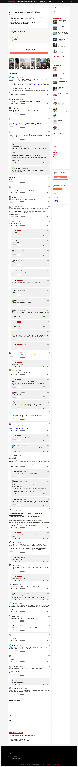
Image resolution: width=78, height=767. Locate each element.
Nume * (10, 715)
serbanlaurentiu (15, 423)
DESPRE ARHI (10, 753)
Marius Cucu (55, 152)
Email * (10, 720)
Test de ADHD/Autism (57, 60)
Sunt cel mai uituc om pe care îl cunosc (42, 8)
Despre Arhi (55, 1)
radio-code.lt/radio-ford (15, 354)
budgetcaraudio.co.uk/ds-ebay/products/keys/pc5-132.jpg (26, 155)
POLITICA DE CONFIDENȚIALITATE (13, 756)
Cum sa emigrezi (65, 1)
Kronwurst (55, 148)
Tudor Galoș (55, 160)
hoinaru (54, 146)
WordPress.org (58, 201)
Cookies (53, 764)
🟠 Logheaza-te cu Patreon (60, 177)
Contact (59, 1)
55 (18, 14)
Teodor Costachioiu (56, 162)
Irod (53, 142)
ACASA (50, 1)
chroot (40, 764)
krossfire (54, 150)
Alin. (15, 250)
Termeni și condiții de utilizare (13, 755)
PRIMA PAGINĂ (10, 751)
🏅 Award (11, 94)
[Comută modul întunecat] (35, 1)
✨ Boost (16, 94)
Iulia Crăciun (55, 144)
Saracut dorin (15, 666)
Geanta (13, 77)
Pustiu (15, 310)
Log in (56, 197)
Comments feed (58, 200)
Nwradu (54, 156)
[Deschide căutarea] (38, 1)
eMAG (54, 11)
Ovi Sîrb (54, 158)
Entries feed (57, 198)
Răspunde (22, 94)
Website (10, 725)
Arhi (10, 14)
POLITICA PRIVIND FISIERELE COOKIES (14, 758)
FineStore (54, 13)
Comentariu (11, 703)
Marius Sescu (55, 154)
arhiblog (11, 2)
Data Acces (57, 764)
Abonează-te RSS (58, 189)
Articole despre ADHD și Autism (58, 58)
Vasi (53, 167)
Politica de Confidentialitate (46, 764)
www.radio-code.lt (38, 84)
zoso (54, 135)
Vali (13, 565)
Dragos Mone (15, 197)
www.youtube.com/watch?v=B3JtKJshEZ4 (19, 428)
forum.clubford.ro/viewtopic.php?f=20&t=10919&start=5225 (30, 101)
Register (56, 196)
